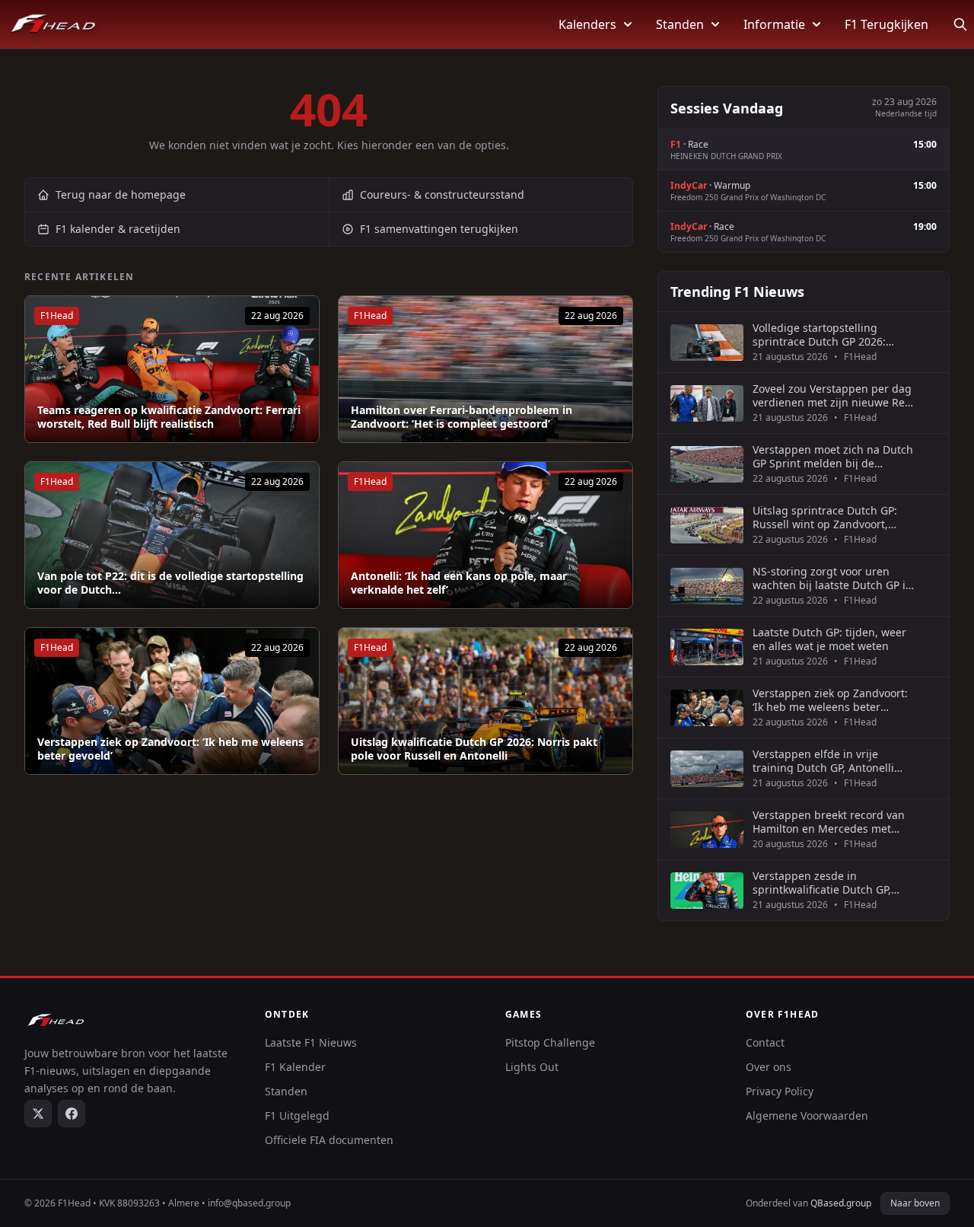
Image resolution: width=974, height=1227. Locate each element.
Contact (765, 1042)
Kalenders (587, 24)
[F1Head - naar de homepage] (53, 24)
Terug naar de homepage (121, 194)
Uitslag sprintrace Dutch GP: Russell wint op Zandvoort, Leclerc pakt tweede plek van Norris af (826, 517)
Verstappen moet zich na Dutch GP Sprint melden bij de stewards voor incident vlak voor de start (833, 456)
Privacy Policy (779, 1091)
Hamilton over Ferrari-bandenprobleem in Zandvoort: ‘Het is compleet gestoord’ (461, 416)
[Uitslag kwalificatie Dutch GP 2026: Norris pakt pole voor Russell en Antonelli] (485, 701)
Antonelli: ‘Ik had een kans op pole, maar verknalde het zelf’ (459, 582)
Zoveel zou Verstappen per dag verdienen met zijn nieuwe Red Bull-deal (832, 395)
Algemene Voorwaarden (807, 1115)
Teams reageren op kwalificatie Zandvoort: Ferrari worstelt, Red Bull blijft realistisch (169, 416)
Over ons (768, 1067)
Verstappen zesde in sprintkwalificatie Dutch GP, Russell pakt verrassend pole (826, 882)
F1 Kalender (295, 1067)
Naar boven (915, 1203)
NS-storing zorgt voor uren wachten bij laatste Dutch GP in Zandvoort (832, 578)
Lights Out (532, 1067)
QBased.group (840, 1203)
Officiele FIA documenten (329, 1140)
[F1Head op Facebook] (71, 1113)
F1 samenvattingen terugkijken (439, 228)
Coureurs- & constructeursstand (442, 194)
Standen (680, 24)
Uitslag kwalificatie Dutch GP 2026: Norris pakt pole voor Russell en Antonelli (474, 748)
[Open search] (960, 24)
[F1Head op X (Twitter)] (38, 1113)
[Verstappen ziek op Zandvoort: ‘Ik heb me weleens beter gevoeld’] (172, 701)
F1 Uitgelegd (297, 1115)
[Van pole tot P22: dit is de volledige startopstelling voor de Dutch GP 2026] (172, 535)
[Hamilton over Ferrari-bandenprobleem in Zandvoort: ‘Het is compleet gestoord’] (485, 369)
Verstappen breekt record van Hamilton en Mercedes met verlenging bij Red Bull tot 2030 (833, 821)
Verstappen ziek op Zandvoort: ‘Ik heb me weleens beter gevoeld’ (170, 748)
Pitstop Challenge (550, 1042)
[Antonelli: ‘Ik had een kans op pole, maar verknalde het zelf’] (485, 535)
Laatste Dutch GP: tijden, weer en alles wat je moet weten (829, 639)
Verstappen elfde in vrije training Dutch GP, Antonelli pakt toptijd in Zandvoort (823, 760)
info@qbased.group (249, 1203)
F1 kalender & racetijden (118, 228)
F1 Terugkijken (886, 24)
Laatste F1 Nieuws (311, 1042)
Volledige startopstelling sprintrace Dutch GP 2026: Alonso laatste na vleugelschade (819, 334)
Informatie (774, 24)
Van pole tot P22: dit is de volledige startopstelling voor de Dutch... (170, 582)
